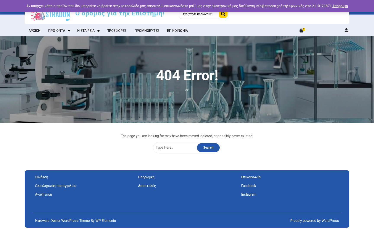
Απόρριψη (340, 6)
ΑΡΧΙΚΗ (34, 31)
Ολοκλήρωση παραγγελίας (56, 186)
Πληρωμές (146, 177)
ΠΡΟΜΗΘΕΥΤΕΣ (146, 31)
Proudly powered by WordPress (314, 221)
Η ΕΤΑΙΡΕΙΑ (86, 31)
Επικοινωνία (251, 177)
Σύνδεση (41, 177)
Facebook (248, 186)
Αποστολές (147, 186)
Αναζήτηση (223, 14)
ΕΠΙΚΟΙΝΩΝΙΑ (177, 31)
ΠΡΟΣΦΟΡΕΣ (117, 31)
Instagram (248, 194)
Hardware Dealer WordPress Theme (63, 221)
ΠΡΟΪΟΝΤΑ (56, 31)
